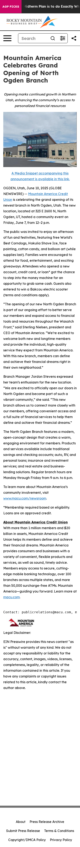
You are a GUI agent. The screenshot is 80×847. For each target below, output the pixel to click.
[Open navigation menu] (7, 38)
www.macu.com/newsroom (24, 498)
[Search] (53, 38)
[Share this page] (74, 38)
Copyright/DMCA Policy (27, 840)
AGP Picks (10, 6)
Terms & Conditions (59, 831)
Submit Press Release (23, 831)
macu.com (11, 597)
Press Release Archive (47, 822)
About (20, 822)
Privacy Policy (61, 840)
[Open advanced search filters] (62, 38)
